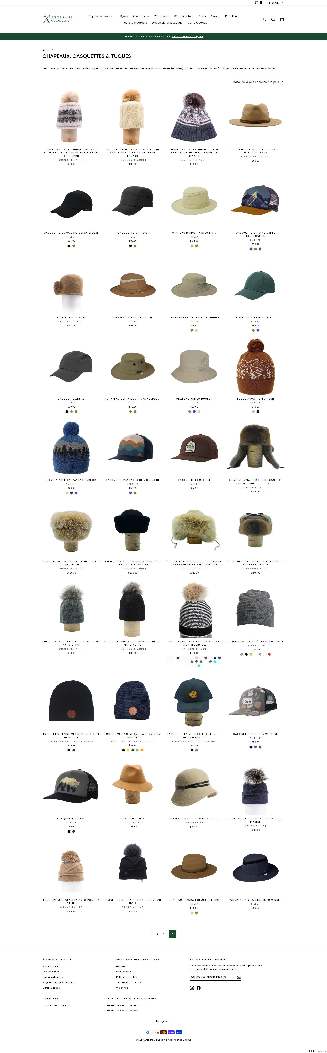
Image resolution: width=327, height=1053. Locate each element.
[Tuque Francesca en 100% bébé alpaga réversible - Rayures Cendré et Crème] (196, 657)
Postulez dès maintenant (57, 1005)
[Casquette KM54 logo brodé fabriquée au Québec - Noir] (191, 750)
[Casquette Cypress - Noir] (130, 245)
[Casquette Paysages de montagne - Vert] (135, 492)
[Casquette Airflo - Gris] (71, 411)
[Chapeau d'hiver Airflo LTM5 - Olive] (196, 245)
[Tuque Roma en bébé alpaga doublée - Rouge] (269, 654)
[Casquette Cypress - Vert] (135, 245)
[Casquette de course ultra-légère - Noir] (69, 245)
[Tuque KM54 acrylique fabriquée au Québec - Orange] (142, 750)
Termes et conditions (128, 982)
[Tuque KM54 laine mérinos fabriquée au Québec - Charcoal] (73, 750)
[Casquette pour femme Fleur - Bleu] (255, 747)
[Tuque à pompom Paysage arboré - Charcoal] (71, 492)
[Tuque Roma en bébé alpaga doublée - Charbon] (241, 654)
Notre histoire (50, 966)
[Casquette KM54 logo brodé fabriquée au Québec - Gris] (196, 750)
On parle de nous (53, 977)
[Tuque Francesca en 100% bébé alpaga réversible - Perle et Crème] (189, 665)
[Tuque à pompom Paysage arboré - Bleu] (76, 492)
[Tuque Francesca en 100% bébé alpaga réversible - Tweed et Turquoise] (198, 665)
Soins (202, 16)
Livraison (121, 966)
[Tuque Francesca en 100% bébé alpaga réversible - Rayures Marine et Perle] (191, 661)
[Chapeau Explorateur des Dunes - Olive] (191, 330)
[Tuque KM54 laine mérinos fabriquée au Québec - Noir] (69, 750)
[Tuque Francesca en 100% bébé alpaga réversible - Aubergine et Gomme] (168, 657)
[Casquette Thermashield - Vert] (253, 330)
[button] (317, 1051)
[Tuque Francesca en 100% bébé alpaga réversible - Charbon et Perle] (210, 657)
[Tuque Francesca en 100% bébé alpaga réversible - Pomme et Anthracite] (219, 661)
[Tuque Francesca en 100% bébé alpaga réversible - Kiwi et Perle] (178, 661)
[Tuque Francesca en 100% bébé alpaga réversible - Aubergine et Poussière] (173, 657)
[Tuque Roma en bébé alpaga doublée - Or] (251, 654)
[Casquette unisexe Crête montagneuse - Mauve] (260, 249)
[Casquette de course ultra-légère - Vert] (73, 245)
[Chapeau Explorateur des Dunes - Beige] (196, 330)
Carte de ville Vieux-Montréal (121, 1010)
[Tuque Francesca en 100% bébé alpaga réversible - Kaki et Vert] (173, 661)
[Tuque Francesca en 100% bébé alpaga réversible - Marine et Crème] (182, 661)
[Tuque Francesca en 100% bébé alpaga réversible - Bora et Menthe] (182, 657)
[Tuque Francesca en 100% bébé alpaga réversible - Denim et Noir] (214, 657)
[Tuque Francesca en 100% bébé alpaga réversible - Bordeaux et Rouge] (191, 657)
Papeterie (231, 16)
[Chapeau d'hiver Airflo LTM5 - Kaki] (191, 245)
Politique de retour (127, 977)
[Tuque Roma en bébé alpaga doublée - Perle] (260, 654)
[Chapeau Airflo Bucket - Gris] (189, 411)
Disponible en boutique (167, 22)
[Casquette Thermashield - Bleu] (258, 330)
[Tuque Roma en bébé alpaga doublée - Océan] (255, 654)
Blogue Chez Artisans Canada (60, 982)
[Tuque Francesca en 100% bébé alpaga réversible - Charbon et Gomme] (201, 657)
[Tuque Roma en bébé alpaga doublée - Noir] (246, 654)
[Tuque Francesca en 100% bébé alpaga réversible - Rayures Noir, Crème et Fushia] (201, 661)
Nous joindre (123, 971)
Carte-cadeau (197, 22)
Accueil (47, 50)
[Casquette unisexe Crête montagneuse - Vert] (255, 249)
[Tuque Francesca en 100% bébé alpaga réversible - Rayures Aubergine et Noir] (178, 657)
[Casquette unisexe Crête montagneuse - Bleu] (251, 249)
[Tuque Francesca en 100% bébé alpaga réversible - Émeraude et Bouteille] (219, 657)
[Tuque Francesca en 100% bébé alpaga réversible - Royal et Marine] (194, 665)
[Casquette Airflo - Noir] (66, 411)
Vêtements (161, 16)
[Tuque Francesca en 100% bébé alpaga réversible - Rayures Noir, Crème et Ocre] (205, 661)
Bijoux (124, 16)
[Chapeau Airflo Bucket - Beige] (198, 411)
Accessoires (141, 16)
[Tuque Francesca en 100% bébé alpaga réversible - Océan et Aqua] (214, 661)
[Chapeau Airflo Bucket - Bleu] (194, 411)
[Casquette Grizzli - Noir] (69, 831)
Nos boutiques (51, 971)
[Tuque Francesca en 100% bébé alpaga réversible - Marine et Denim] (187, 661)
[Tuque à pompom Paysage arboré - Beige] (66, 492)
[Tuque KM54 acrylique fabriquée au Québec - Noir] (123, 750)
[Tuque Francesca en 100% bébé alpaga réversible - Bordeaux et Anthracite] (187, 657)
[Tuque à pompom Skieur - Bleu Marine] (258, 411)
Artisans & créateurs (133, 22)
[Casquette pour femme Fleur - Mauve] (260, 747)
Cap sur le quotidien (102, 16)
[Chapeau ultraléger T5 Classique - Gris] (135, 411)
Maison (215, 16)
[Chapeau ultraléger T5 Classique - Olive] (130, 411)
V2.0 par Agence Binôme (177, 1039)
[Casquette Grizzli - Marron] (73, 831)
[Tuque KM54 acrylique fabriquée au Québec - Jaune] (128, 750)
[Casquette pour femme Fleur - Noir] (251, 747)
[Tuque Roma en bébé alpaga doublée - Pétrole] (264, 654)
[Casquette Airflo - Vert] (76, 411)
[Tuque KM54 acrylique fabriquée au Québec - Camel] (137, 750)
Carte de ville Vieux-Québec (120, 1005)
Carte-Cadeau (51, 987)
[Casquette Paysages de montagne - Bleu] (130, 492)
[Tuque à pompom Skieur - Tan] (253, 411)
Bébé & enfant (184, 16)
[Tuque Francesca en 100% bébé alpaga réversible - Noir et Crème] (210, 661)
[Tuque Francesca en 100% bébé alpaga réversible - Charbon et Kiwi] (205, 657)
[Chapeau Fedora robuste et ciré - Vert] (196, 912)
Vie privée (122, 987)
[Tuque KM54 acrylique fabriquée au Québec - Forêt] (132, 750)
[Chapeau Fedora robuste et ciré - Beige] (191, 912)
